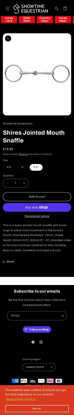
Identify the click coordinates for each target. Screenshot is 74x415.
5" (24, 168)
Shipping (23, 154)
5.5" (36, 167)
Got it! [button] (37, 408)
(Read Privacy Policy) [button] (21, 399)
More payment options (37, 216)
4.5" (11, 168)
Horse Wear (63, 19)
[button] (7, 8)
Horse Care (9, 19)
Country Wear (44, 19)
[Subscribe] (62, 315)
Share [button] (10, 261)
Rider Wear (27, 19)
